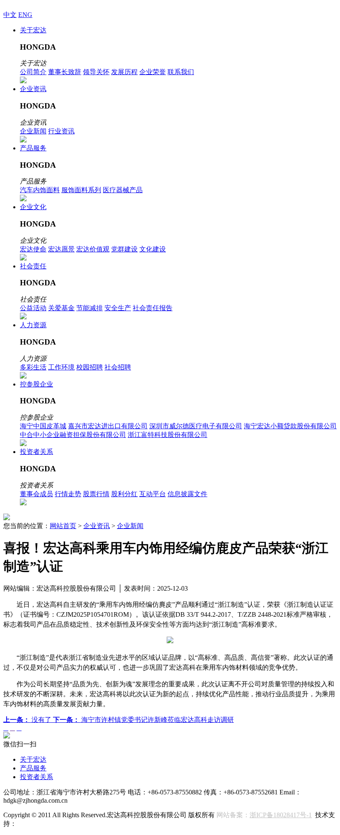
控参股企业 (36, 384)
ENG (25, 14)
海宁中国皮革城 (43, 426)
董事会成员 (36, 493)
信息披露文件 (187, 493)
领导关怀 (96, 71)
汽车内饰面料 (40, 189)
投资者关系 (36, 451)
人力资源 (33, 324)
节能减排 (89, 307)
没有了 (28, 719)
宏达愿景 (61, 249)
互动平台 (152, 493)
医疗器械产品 (123, 189)
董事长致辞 (64, 71)
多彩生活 (33, 367)
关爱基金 (61, 307)
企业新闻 (33, 131)
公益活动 (33, 307)
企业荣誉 (152, 71)
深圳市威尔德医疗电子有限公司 (195, 426)
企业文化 (33, 206)
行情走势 (68, 493)
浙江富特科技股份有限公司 (167, 434)
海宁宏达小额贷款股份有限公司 (290, 426)
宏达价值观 (92, 249)
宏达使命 (33, 249)
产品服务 (33, 148)
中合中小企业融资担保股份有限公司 (73, 434)
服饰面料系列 (81, 189)
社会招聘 (117, 367)
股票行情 (96, 493)
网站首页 (63, 525)
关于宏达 (33, 30)
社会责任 (33, 266)
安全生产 (117, 307)
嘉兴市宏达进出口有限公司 (108, 426)
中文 (10, 14)
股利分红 (124, 493)
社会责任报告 (152, 307)
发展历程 (124, 71)
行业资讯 (61, 131)
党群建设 (124, 249)
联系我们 (181, 71)
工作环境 (61, 367)
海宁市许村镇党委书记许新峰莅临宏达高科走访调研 (143, 719)
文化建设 (152, 249)
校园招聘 (89, 367)
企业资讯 (33, 88)
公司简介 (33, 71)
